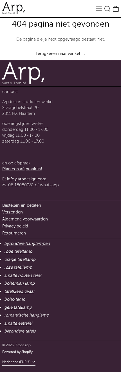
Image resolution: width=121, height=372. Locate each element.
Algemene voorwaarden (25, 219)
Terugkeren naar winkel (57, 53)
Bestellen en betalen (21, 205)
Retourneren (14, 233)
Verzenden (12, 212)
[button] (107, 8)
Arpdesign (23, 345)
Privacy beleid (15, 226)
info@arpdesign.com (26, 179)
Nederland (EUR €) (16, 362)
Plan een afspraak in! (22, 168)
